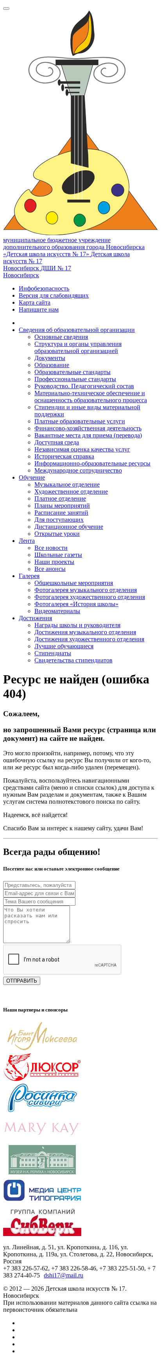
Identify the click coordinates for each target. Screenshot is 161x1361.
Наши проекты (54, 561)
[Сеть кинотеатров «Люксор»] (42, 1079)
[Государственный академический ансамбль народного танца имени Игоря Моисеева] (42, 1048)
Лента (27, 540)
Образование (51, 365)
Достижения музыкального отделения (85, 632)
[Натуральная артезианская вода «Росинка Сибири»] (42, 1110)
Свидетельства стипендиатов (73, 660)
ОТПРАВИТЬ (21, 981)
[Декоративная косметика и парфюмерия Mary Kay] (42, 1141)
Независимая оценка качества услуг (82, 449)
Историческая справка (64, 456)
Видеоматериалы (57, 611)
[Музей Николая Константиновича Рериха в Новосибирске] (42, 1172)
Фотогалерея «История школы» (76, 604)
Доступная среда (56, 442)
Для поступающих (59, 519)
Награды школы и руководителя (77, 625)
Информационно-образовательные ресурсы (92, 463)
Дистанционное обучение (68, 526)
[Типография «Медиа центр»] (42, 1203)
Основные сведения (61, 337)
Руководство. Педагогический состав (84, 386)
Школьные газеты (58, 554)
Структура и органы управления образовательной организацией (78, 347)
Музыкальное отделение (67, 484)
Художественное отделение (71, 491)
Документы (49, 358)
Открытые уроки (57, 533)
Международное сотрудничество (78, 470)
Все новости (51, 547)
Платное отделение (60, 498)
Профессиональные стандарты (75, 379)
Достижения (35, 618)
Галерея (29, 576)
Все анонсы (50, 568)
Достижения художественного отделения (89, 639)
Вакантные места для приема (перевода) (88, 435)
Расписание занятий (61, 512)
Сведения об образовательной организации (77, 329)
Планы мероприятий (62, 505)
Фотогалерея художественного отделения (89, 597)
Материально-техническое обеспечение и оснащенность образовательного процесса (90, 396)
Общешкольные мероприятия (73, 583)
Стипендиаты (52, 653)
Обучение (32, 477)
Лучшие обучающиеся (63, 646)
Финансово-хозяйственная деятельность (87, 428)
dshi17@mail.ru (63, 1275)
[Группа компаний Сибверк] (42, 1234)
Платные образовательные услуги (79, 421)
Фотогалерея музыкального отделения (85, 590)
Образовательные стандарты (72, 372)
